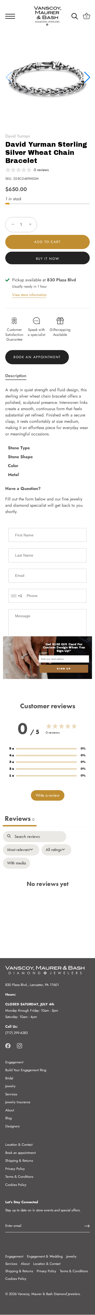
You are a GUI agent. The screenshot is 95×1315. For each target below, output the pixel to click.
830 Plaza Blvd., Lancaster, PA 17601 (32, 984)
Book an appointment (20, 1152)
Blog (8, 1118)
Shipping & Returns (19, 1160)
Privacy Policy (15, 1168)
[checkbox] (16, 863)
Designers (12, 1126)
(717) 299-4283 (16, 1032)
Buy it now (47, 258)
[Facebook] (8, 1045)
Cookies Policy (15, 1184)
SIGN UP (64, 668)
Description (15, 376)
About (9, 1110)
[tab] (18, 376)
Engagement (14, 1062)
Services (11, 1094)
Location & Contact (18, 1144)
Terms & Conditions (19, 1176)
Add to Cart (47, 241)
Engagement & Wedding (45, 1256)
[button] (86, 77)
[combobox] (17, 595)
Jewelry (10, 1086)
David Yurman (17, 136)
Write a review (48, 795)
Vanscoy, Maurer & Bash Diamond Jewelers (49, 1293)
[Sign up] (87, 1226)
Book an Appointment (37, 357)
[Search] (74, 17)
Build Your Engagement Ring (25, 1070)
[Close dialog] (89, 639)
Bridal (9, 1078)
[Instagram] (19, 1045)
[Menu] (8, 16)
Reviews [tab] (20, 818)
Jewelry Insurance (17, 1102)
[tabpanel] (47, 887)
